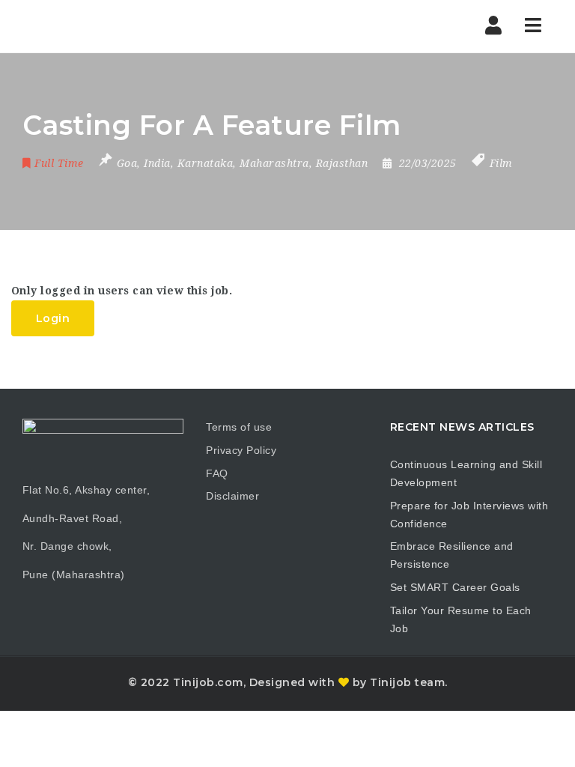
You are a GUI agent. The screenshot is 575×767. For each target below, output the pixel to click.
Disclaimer (232, 496)
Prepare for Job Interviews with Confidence (469, 515)
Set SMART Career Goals (455, 587)
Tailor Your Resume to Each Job (461, 619)
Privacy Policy (241, 450)
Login (53, 318)
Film (501, 163)
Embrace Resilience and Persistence (452, 555)
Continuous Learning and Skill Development (466, 473)
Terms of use (239, 427)
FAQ (217, 473)
